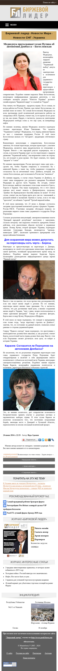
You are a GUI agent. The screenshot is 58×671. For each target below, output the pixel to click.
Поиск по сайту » (49, 2)
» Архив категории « (29, 466)
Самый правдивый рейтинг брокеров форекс (25, 502)
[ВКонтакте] (39, 440)
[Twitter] (43, 440)
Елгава (15, 628)
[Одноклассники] (46, 440)
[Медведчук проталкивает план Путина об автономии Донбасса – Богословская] (22, 90)
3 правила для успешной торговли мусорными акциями (27, 580)
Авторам (48, 653)
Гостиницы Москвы (42, 602)
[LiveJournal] (52, 440)
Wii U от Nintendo (15, 607)
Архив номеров (41, 536)
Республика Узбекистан (15, 602)
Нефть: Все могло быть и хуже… (18, 577)
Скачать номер (41, 532)
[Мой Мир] (49, 440)
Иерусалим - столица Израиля (42, 623)
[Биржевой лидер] (29, 18)
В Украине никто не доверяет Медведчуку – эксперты (24, 483)
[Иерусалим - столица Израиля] (42, 620)
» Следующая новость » (29, 472)
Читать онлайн (41, 528)
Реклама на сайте (22, 653)
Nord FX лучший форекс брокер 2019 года (24, 513)
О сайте (9, 653)
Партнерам (39, 539)
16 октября (42, 628)
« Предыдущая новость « (29, 460)
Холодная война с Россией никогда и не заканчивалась (26, 573)
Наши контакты (29, 658)
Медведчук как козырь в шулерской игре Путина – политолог (27, 486)
